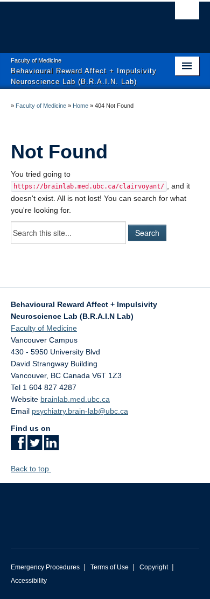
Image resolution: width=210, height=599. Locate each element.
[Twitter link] (34, 446)
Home (80, 105)
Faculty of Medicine (41, 105)
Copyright (153, 567)
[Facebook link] (18, 446)
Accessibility (29, 580)
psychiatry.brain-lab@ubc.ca (80, 411)
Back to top (31, 468)
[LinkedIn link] (51, 446)
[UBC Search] (187, 13)
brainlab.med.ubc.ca (75, 399)
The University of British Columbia (77, 22)
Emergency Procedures (45, 567)
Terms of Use (109, 567)
